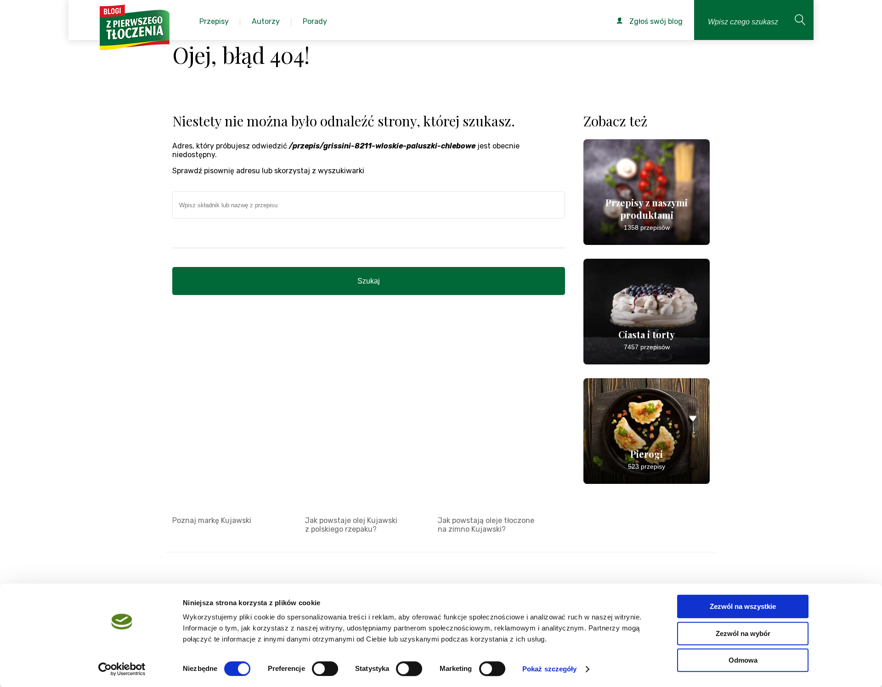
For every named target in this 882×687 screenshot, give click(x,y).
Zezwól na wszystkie (743, 606)
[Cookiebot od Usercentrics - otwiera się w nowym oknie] (122, 669)
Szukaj (368, 281)
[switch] (325, 668)
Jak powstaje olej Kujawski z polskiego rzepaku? (351, 525)
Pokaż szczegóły (549, 669)
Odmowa (743, 660)
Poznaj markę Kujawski (211, 520)
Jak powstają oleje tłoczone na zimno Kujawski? (486, 525)
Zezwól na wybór (743, 633)
